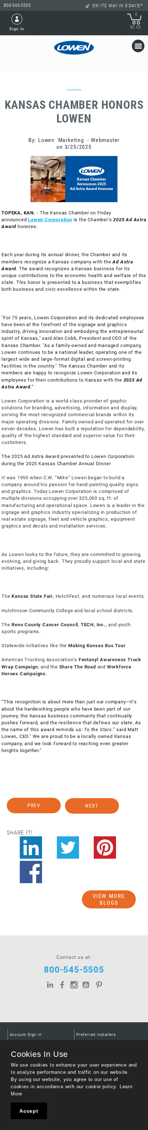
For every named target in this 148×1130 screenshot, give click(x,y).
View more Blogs (109, 899)
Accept (28, 1111)
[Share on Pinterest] (104, 847)
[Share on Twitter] (67, 847)
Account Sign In (26, 1034)
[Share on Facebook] (30, 872)
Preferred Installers (96, 1034)
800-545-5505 (17, 5)
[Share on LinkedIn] (30, 847)
